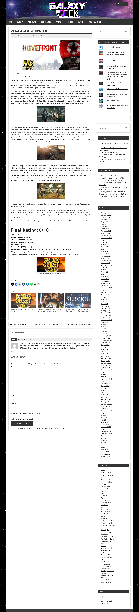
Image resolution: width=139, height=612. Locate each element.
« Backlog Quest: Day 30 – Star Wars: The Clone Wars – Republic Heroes (34, 324)
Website (13, 403)
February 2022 (106, 281)
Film (102, 498)
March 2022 (105, 279)
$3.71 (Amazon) (26, 247)
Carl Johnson (105, 196)
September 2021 (106, 292)
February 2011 (106, 454)
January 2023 (105, 258)
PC (102, 527)
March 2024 (105, 229)
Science (103, 546)
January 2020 (105, 338)
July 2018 (104, 374)
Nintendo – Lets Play (108, 525)
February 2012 (106, 427)
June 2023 (104, 247)
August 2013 (105, 386)
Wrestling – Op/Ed (107, 575)
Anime (103, 477)
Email (13, 395)
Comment (15, 367)
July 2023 (104, 244)
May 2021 (104, 301)
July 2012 (104, 415)
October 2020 (105, 317)
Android (103, 470)
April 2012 (104, 422)
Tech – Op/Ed (105, 555)
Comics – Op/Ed (106, 486)
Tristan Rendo (27, 36)
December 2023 (106, 235)
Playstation (104, 534)
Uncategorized (106, 566)
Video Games (32, 22)
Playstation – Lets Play (108, 537)
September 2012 (106, 411)
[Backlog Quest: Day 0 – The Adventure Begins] (23, 300)
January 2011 (105, 456)
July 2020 (104, 324)
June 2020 (104, 326)
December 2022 (106, 260)
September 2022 (106, 265)
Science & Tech (46, 22)
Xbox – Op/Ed (105, 580)
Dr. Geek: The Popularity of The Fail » (80, 324)
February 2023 (106, 256)
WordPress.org (106, 603)
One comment (37, 36)
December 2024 (106, 215)
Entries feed (105, 599)
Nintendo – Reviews (107, 523)
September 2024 (106, 219)
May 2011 (104, 447)
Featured (104, 496)
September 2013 (106, 383)
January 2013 (105, 402)
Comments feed (106, 601)
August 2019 (105, 345)
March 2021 (105, 306)
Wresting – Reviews (107, 571)
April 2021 (104, 304)
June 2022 (104, 272)
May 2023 (104, 249)
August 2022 (105, 267)
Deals (103, 493)
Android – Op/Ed (106, 473)
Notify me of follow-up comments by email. (25, 413)
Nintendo (104, 518)
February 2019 (106, 358)
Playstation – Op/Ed (107, 539)
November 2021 (106, 288)
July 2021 (104, 297)
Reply (13, 351)
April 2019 (104, 354)
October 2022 (105, 263)
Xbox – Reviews (106, 582)
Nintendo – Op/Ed (107, 521)
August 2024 (105, 222)
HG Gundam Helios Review (116, 100)
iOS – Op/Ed (105, 509)
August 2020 (105, 322)
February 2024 (106, 231)
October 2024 (105, 217)
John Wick (104, 187)
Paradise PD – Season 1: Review (117, 61)
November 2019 (106, 342)
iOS (102, 507)
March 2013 (105, 397)
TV (102, 559)
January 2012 (105, 429)
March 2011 (105, 452)
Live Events (105, 514)
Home (10, 22)
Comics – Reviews (107, 489)
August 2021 (105, 295)
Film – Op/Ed (105, 500)
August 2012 (105, 413)
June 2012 (104, 418)
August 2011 (105, 440)
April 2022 (104, 276)
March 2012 (105, 424)
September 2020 (106, 320)
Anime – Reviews (106, 482)
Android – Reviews (107, 475)
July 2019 (104, 347)
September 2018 (106, 370)
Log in (103, 596)
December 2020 (106, 313)
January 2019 (105, 361)
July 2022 (104, 270)
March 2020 (105, 333)
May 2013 (104, 392)
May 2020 (104, 329)
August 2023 (105, 242)
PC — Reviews (106, 532)
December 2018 (106, 363)
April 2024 (104, 226)
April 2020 (104, 331)
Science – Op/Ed (106, 548)
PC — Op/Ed (105, 530)
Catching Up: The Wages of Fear (117, 89)
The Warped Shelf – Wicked (110, 152)
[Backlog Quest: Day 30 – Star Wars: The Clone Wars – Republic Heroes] (51, 300)
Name (13, 388)
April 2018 (104, 377)
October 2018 (105, 367)
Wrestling (59, 22)
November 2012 (106, 406)
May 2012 (104, 420)
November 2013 (106, 379)
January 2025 (105, 213)
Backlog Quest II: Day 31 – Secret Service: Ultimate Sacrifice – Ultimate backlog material (77, 311)
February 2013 (106, 399)
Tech (102, 552)
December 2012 (106, 404)
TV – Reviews (105, 564)
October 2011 (105, 436)
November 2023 (106, 238)
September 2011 (106, 438)
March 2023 (105, 254)
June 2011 (104, 445)
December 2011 (106, 431)
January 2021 (105, 311)
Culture (80, 22)
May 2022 (104, 274)
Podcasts (104, 543)
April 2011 (104, 449)
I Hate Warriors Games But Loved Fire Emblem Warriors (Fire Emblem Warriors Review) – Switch (112, 178)
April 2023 (104, 251)
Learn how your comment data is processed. (52, 428)
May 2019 (104, 351)
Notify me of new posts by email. (22, 419)
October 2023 (105, 240)
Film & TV (20, 22)
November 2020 (106, 315)
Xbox (102, 578)
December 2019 (106, 340)
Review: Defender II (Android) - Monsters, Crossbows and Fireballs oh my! (117, 54)
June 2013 (104, 390)
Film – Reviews (106, 502)
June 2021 (104, 299)
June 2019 (104, 349)
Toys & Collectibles (95, 22)
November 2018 (106, 365)
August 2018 (105, 372)
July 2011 (104, 443)
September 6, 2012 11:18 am (25, 339)
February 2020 (106, 336)
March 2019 (105, 356)
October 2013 (105, 381)
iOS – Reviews (105, 511)
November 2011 (106, 433)
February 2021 (106, 308)
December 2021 (106, 285)
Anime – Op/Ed (106, 480)
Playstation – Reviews (108, 541)
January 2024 (105, 233)
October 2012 (105, 408)
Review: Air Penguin (113, 47)
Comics (70, 22)
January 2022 (105, 283)
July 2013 (104, 388)
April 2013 (104, 395)
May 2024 (104, 224)
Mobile (103, 516)
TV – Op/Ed (105, 562)
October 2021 (105, 290)
